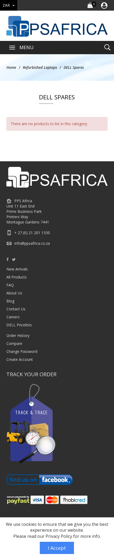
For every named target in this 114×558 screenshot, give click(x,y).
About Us (14, 292)
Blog (10, 300)
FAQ (10, 285)
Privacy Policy (59, 536)
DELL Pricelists (19, 324)
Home (11, 67)
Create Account (19, 359)
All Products (16, 277)
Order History (17, 335)
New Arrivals (17, 269)
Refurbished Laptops (40, 67)
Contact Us (15, 308)
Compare (14, 343)
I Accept (57, 548)
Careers (13, 316)
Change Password (21, 351)
